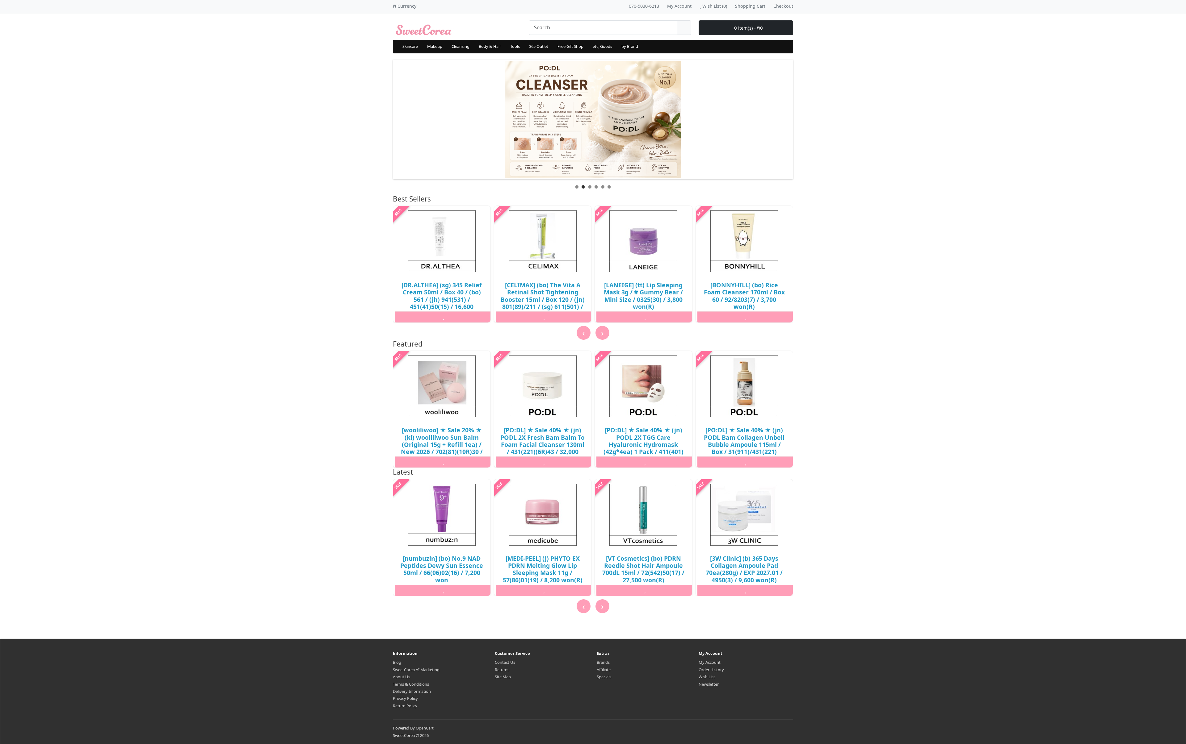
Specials (604, 677)
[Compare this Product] (476, 316)
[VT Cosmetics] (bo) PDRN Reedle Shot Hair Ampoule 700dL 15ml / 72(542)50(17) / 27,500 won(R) (643, 569)
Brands (603, 662)
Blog (397, 662)
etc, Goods (602, 46)
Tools (515, 46)
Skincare (410, 46)
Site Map (503, 677)
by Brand (629, 46)
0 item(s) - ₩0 (748, 28)
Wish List (707, 677)
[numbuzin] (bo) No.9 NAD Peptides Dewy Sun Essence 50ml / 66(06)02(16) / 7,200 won (441, 569)
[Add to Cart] (410, 316)
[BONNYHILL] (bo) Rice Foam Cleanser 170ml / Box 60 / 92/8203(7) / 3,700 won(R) (744, 296)
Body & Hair (490, 46)
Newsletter (709, 684)
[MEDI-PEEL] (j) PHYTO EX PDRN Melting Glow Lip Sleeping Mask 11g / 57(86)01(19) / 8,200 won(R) (542, 569)
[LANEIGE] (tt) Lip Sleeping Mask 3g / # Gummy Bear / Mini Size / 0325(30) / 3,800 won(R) (643, 296)
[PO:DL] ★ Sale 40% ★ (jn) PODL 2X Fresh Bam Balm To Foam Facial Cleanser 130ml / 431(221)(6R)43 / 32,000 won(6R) (542, 444)
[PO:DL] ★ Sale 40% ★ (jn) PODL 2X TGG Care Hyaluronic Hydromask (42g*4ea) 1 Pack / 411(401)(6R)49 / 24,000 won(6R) (643, 444)
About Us (401, 677)
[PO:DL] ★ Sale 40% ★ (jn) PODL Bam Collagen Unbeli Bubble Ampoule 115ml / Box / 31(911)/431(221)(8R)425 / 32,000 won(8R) (744, 444)
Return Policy (405, 706)
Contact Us (505, 662)
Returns (502, 669)
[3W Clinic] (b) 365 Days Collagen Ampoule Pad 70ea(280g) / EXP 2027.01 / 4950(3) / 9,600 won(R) (744, 569)
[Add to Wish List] (443, 316)
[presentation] (584, 333)
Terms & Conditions (411, 684)
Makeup (434, 46)
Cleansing (460, 46)
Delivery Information (412, 691)
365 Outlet (538, 46)
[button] (394, 616)
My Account (710, 662)
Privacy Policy (405, 698)
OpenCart (425, 728)
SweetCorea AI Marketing (416, 669)
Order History (711, 669)
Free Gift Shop (570, 46)
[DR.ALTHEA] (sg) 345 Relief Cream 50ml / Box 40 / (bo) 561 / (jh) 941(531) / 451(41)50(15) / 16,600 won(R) (442, 299)
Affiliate (604, 669)
